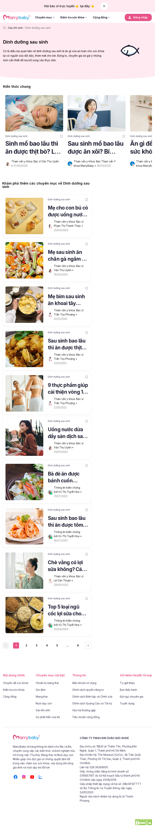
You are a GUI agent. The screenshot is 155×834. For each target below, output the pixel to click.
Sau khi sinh (15, 27)
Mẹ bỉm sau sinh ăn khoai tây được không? (66, 300)
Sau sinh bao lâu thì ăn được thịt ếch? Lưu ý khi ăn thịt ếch (67, 345)
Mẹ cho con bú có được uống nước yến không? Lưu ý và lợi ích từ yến (68, 212)
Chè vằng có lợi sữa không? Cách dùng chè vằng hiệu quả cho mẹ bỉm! (68, 566)
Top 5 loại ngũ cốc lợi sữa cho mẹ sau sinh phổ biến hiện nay (66, 611)
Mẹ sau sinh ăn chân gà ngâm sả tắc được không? (67, 256)
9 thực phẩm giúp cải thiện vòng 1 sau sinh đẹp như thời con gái (68, 389)
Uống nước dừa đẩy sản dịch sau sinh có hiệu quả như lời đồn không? (67, 433)
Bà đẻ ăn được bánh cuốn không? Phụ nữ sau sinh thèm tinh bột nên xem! (68, 478)
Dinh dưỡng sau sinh (37, 27)
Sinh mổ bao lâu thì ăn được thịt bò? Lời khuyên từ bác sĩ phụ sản (34, 148)
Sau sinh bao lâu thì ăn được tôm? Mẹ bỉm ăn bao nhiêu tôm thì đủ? (67, 522)
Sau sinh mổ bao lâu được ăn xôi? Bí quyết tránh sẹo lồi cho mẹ (95, 148)
